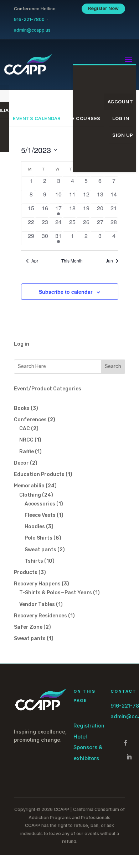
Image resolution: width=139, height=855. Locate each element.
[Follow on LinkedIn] (129, 757)
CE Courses (84, 118)
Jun (109, 261)
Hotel (80, 737)
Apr (34, 261)
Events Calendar (37, 118)
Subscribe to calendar (65, 291)
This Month (72, 261)
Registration (88, 726)
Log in (21, 344)
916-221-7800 (29, 19)
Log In (120, 118)
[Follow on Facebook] (125, 743)
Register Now (103, 8)
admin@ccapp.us (32, 30)
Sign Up (122, 135)
